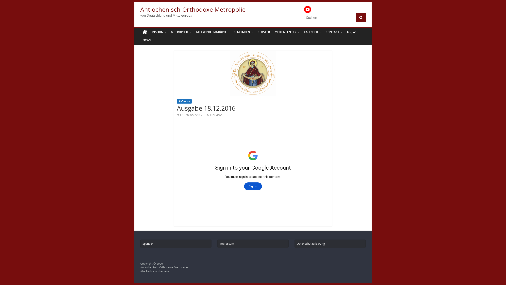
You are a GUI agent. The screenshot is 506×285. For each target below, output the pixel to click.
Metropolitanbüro (211, 32)
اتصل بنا (351, 32)
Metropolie (180, 32)
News (147, 40)
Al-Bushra (184, 101)
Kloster (264, 32)
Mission (157, 32)
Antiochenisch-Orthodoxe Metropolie (192, 9)
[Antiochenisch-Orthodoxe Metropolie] (144, 32)
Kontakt (332, 32)
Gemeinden (242, 32)
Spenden (148, 243)
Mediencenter (285, 32)
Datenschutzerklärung (311, 243)
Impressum (227, 243)
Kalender (311, 32)
